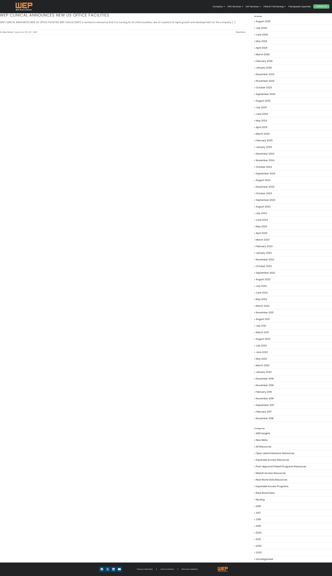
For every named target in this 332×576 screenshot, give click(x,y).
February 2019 (264, 391)
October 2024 (264, 167)
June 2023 (262, 219)
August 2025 (263, 100)
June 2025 (262, 114)
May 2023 (261, 226)
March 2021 (262, 332)
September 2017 (265, 405)
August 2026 (263, 21)
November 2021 (265, 312)
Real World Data (265, 493)
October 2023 (264, 193)
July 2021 (261, 325)
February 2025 (264, 140)
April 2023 (261, 233)
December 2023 (265, 186)
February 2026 (264, 61)
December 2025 (265, 74)
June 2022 (262, 292)
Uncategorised (264, 559)
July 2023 (261, 213)
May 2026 (261, 41)
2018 (258, 519)
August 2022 (263, 279)
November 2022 (265, 259)
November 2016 (265, 418)
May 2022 (261, 299)
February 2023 (264, 246)
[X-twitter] (107, 569)
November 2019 (265, 385)
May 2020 (261, 358)
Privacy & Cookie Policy (145, 569)
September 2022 (265, 272)
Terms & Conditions (167, 569)
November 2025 (265, 81)
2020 (259, 532)
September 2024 (265, 173)
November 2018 (265, 398)
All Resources (263, 446)
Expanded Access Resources (272, 459)
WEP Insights (263, 433)
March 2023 (262, 239)
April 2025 (261, 127)
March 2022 (262, 305)
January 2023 (264, 253)
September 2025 (265, 94)
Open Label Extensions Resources (275, 453)
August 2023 (263, 206)
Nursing (260, 499)
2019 (258, 526)
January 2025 (264, 147)
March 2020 (262, 365)
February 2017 (264, 411)
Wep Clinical (7, 32)
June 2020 (262, 352)
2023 (259, 552)
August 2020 (263, 339)
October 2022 (264, 266)
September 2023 (265, 200)
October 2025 (264, 87)
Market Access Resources (271, 473)
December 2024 (265, 153)
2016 (258, 506)
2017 (35, 32)
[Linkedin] (113, 569)
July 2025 (261, 107)
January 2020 (264, 372)
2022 (259, 545)
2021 (258, 539)
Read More (240, 32)
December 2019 (265, 378)
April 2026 (261, 47)
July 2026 (261, 28)
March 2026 (262, 54)
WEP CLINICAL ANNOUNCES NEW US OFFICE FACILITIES (54, 15)
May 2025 (261, 120)
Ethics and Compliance (190, 569)
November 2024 (265, 160)
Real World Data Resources (271, 479)
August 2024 (263, 180)
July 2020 (261, 345)
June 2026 (262, 34)
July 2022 (261, 286)
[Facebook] (101, 569)
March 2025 (263, 133)
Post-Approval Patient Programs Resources (281, 466)
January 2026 (264, 67)
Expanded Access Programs (272, 486)
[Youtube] (119, 569)
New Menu (262, 440)
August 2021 (263, 319)
